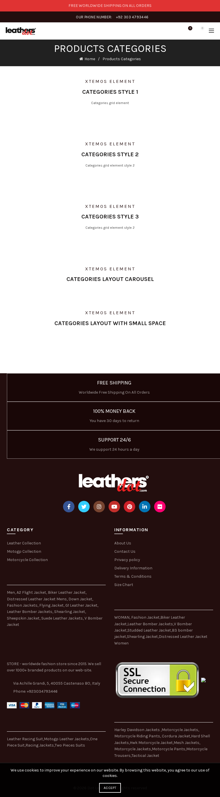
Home (90, 58)
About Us (122, 543)
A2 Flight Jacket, (32, 592)
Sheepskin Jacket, (23, 618)
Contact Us (124, 551)
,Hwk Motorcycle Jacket (151, 742)
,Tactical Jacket (145, 755)
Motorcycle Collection (27, 559)
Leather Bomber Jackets (150, 624)
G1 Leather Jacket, (81, 605)
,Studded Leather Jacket (149, 630)
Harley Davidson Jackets (137, 729)
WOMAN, (122, 617)
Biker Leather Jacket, (67, 592)
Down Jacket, (80, 599)
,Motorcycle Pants (168, 749)
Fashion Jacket (145, 617)
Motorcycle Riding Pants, (138, 736)
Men (11, 592)
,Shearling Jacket (142, 636)
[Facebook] (68, 506)
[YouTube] (114, 506)
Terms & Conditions (133, 576)
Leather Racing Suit (25, 739)
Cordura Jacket (176, 736)
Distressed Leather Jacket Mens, (37, 599)
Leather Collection (24, 543)
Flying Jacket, (51, 605)
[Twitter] (84, 506)
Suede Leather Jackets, (62, 618)
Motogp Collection (24, 551)
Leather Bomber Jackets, (30, 611)
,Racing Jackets (39, 745)
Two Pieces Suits (70, 745)
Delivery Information (133, 568)
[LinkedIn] (144, 506)
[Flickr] (160, 506)
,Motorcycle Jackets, (180, 729)
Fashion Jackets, (22, 605)
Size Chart (123, 584)
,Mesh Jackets (186, 742)
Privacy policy (127, 559)
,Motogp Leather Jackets (66, 739)
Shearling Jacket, (70, 611)
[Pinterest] (129, 506)
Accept (110, 788)
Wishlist (190, 28)
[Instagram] (99, 506)
